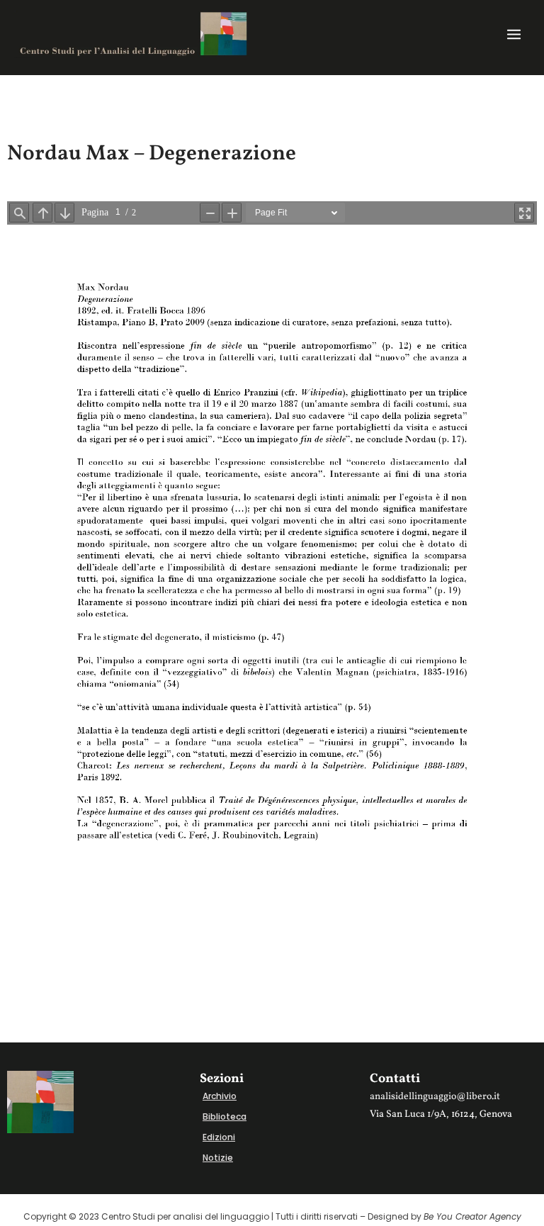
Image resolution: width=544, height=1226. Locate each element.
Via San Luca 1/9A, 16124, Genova (441, 1114)
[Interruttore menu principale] (514, 34)
